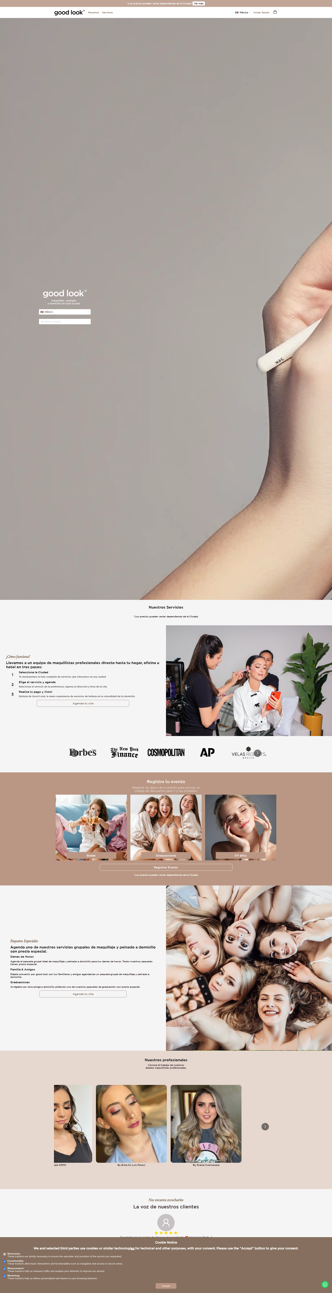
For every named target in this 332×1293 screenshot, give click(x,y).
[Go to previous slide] (74, 753)
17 (191, 1249)
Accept (166, 1286)
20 (204, 1249)
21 (208, 1249)
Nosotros (93, 12)
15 (183, 1249)
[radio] (156, 1233)
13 (175, 1249)
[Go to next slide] (257, 753)
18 (195, 1249)
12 (170, 1249)
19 (200, 1249)
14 (179, 1249)
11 (166, 1249)
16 (187, 1249)
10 (162, 1249)
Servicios (107, 12)
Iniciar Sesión (261, 12)
